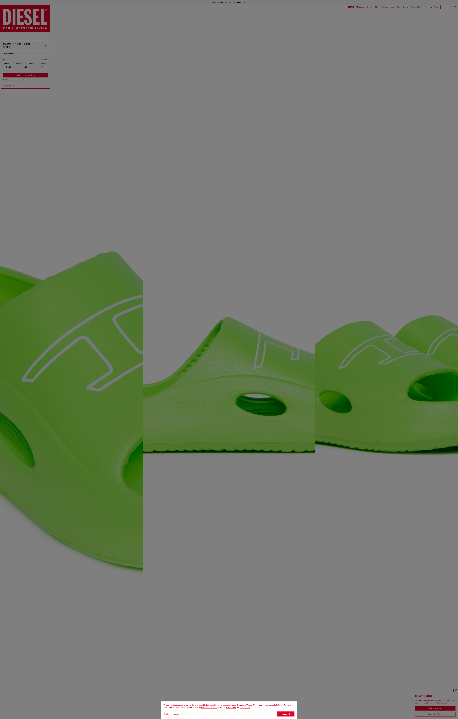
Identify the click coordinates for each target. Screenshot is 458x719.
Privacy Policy (231, 707)
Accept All (286, 714)
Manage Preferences (209, 707)
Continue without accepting (174, 714)
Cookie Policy (245, 707)
